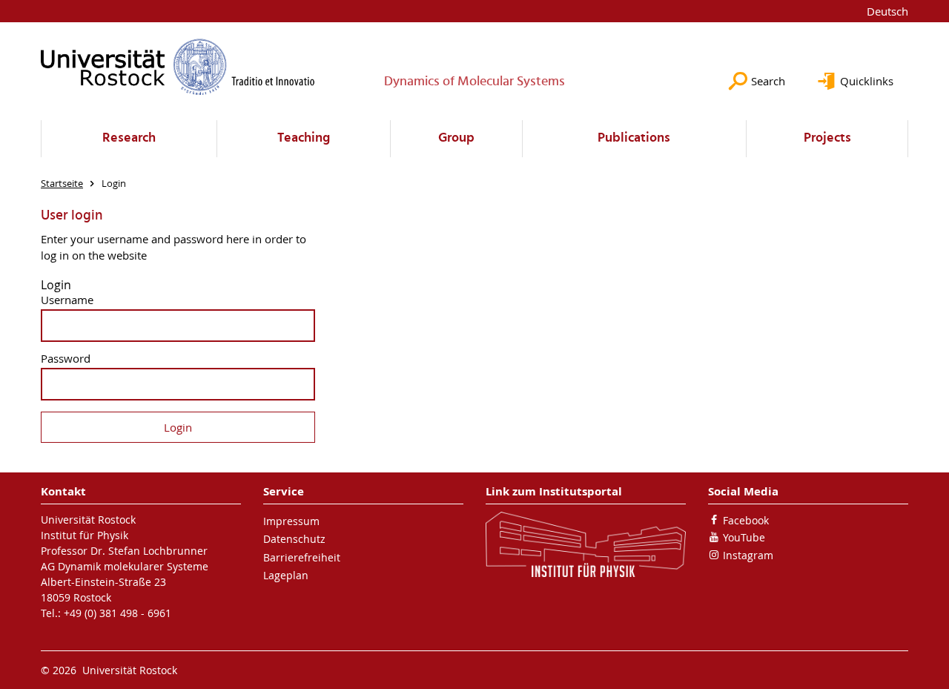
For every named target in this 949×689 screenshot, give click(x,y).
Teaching (303, 138)
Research (129, 138)
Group (456, 138)
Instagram (748, 555)
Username (67, 300)
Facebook (746, 520)
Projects (827, 138)
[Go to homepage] (178, 66)
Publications (634, 138)
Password (65, 358)
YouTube (744, 537)
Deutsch (887, 11)
